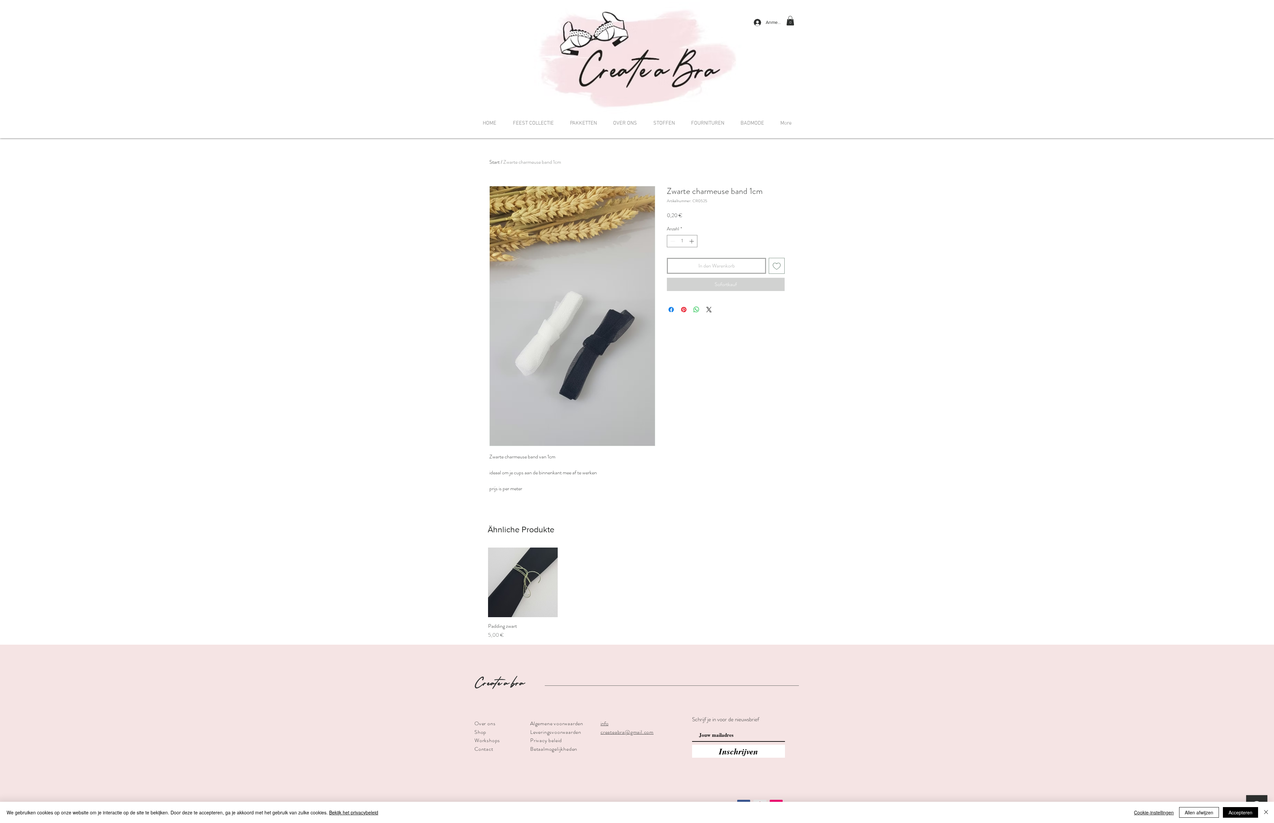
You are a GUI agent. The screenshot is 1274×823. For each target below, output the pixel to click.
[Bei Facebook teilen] (671, 310)
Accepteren (1240, 812)
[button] (790, 21)
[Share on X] (709, 310)
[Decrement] (672, 241)
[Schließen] (1266, 812)
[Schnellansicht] (523, 582)
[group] (637, 593)
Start (494, 162)
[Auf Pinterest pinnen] (684, 310)
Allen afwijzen (1199, 812)
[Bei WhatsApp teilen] (696, 310)
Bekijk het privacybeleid (353, 812)
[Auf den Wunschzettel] (777, 266)
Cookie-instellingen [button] (1154, 812)
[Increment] (692, 241)
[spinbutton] (682, 241)
